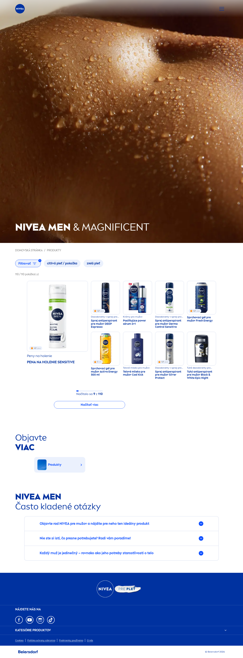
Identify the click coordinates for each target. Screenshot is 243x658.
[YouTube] (29, 620)
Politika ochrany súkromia (41, 640)
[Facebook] (19, 620)
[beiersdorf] (28, 652)
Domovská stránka (29, 250)
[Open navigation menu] (222, 9)
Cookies (19, 640)
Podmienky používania (71, 640)
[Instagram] (40, 620)
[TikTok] (51, 620)
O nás (90, 640)
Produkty (54, 250)
